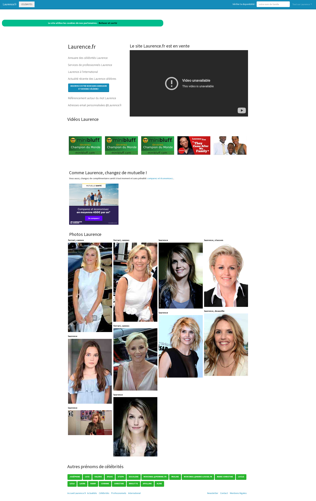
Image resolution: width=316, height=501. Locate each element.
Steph (121, 476)
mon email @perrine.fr (155, 476)
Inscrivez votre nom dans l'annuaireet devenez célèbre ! (88, 87)
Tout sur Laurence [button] (301, 4)
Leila (72, 483)
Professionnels (118, 493)
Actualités (92, 493)
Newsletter (212, 493)
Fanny (93, 483)
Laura (82, 483)
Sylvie (110, 476)
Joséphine (75, 476)
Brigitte (133, 483)
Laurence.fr (9, 4)
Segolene (134, 476)
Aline (159, 483)
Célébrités (26, 4)
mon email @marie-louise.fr (198, 476)
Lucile (241, 476)
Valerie (98, 476)
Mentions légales (238, 493)
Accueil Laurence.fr (76, 493)
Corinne (105, 483)
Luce (87, 476)
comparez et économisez (160, 178)
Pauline (175, 476)
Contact (224, 493)
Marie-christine (225, 476)
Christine (119, 483)
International (134, 493)
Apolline (147, 483)
